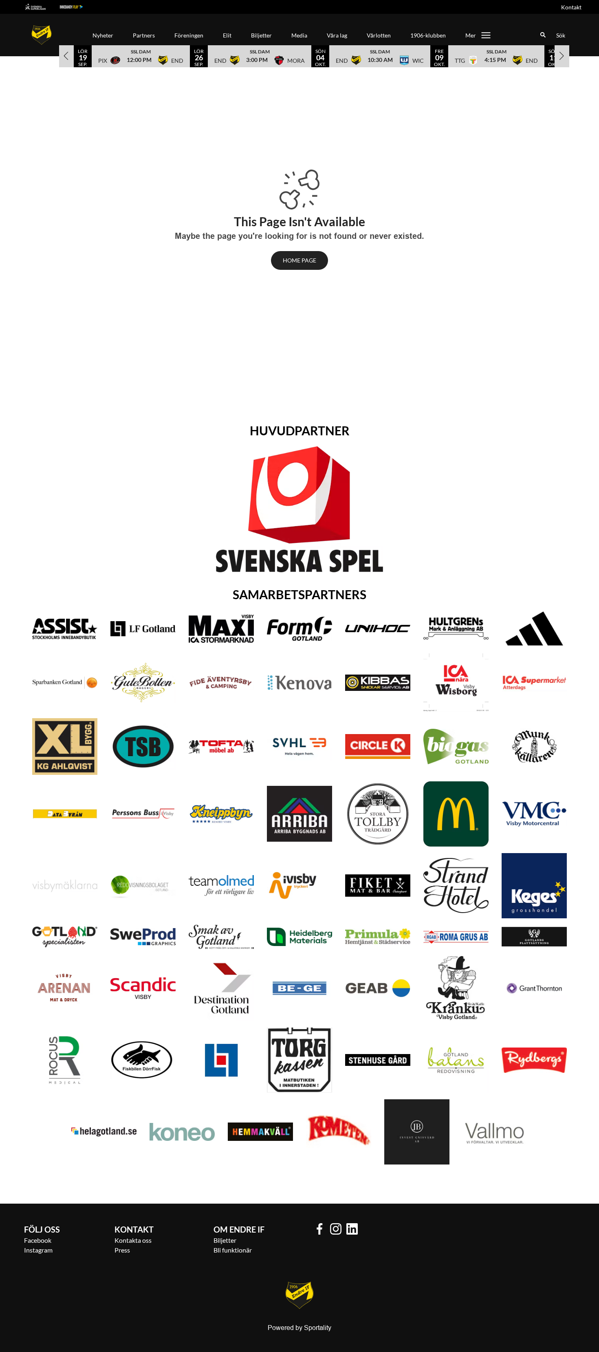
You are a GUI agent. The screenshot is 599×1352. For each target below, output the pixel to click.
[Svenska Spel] (299, 509)
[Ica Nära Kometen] (338, 1132)
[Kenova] (299, 682)
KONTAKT (134, 1229)
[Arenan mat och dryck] (64, 988)
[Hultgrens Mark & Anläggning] (456, 629)
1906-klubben (428, 35)
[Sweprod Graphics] (143, 936)
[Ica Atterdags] (534, 683)
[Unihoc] (377, 628)
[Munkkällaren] (534, 746)
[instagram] (338, 1229)
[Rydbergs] (534, 1060)
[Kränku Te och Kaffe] (456, 988)
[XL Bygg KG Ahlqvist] (64, 746)
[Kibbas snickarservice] (377, 683)
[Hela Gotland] (104, 1131)
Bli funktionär (233, 1250)
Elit (227, 35)
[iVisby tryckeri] (299, 885)
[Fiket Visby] (377, 885)
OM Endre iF (239, 1229)
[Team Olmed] (221, 885)
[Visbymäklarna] (64, 885)
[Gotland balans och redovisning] (456, 1060)
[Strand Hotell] (456, 885)
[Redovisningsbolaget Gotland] (143, 885)
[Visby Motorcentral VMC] (534, 814)
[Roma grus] (456, 937)
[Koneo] (182, 1132)
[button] (141, 55)
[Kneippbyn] (221, 813)
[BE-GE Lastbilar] (299, 988)
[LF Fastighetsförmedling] (221, 1060)
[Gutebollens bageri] (143, 682)
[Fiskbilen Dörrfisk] (143, 1060)
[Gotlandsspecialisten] (64, 936)
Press (122, 1250)
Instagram (38, 1250)
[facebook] (322, 1229)
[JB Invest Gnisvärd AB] (416, 1132)
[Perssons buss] (143, 813)
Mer (470, 35)
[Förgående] (66, 55)
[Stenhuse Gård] (377, 1060)
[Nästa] (562, 55)
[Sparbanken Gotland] (64, 683)
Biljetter (261, 35)
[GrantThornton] (534, 988)
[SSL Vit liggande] (42, 6)
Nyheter (102, 35)
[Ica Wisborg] (456, 682)
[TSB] (143, 746)
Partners (144, 35)
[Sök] (543, 35)
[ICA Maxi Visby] (221, 629)
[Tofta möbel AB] (221, 746)
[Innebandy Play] (78, 6)
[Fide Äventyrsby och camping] (221, 683)
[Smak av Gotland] (221, 937)
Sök (560, 35)
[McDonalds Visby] (456, 814)
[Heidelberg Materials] (299, 937)
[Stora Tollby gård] (377, 814)
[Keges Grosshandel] (534, 885)
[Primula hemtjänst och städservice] (377, 937)
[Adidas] (534, 628)
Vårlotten (379, 35)
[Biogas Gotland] (456, 746)
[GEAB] (377, 988)
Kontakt (571, 7)
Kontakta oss (133, 1240)
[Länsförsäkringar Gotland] (143, 628)
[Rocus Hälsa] (64, 1060)
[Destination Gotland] (221, 988)
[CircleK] (377, 746)
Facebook (37, 1240)
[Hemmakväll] (260, 1132)
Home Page (299, 260)
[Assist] (64, 628)
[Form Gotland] (299, 629)
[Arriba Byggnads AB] (299, 814)
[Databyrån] (64, 814)
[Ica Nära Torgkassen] (299, 1060)
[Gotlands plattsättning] (534, 936)
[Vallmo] (495, 1132)
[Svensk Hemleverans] (299, 746)
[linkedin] (354, 1229)
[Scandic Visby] (143, 988)
